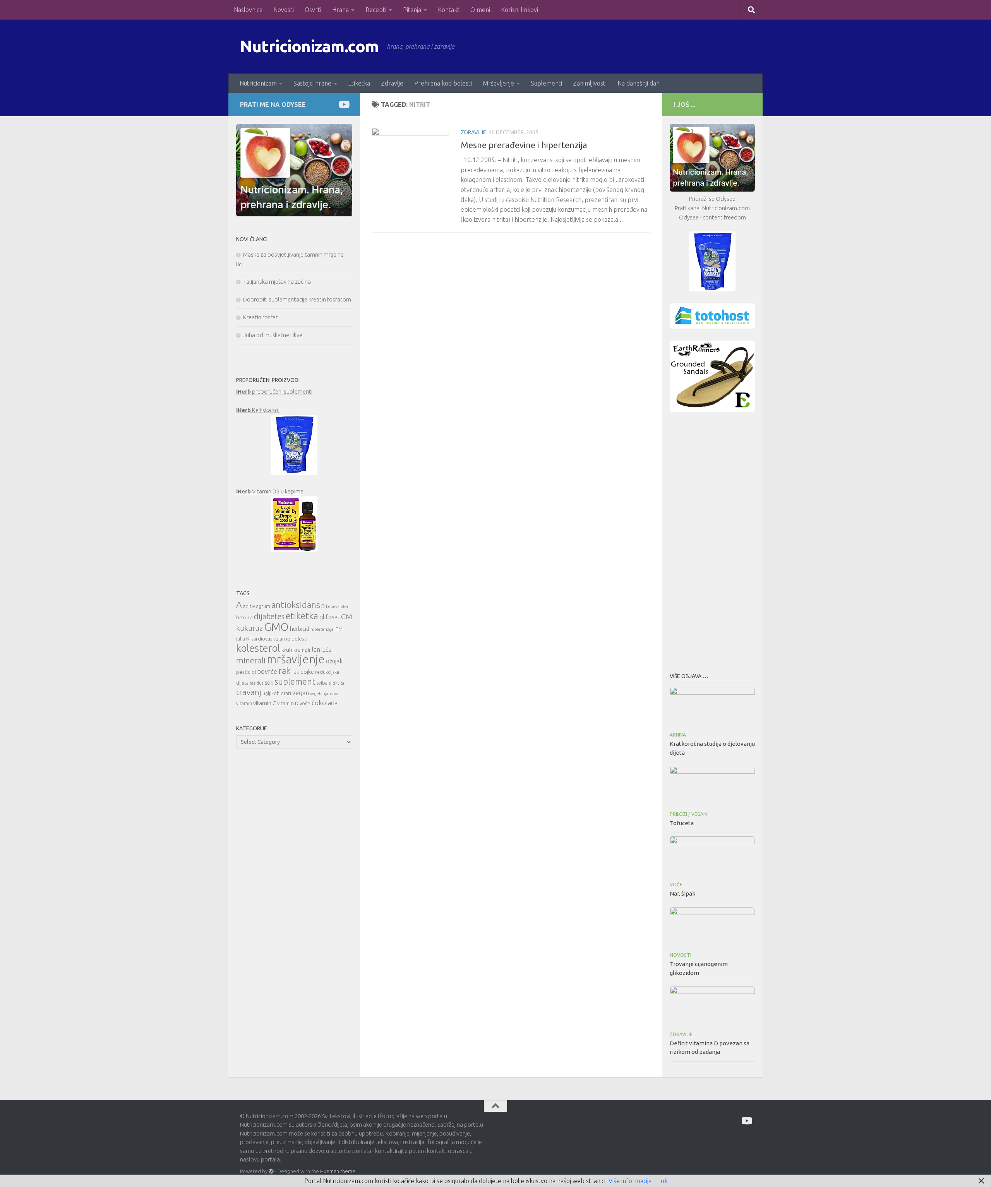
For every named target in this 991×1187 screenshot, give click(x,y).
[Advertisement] (712, 540)
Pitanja (412, 9)
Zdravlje (392, 83)
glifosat (329, 616)
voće (305, 703)
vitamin (244, 703)
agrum (263, 606)
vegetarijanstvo (324, 693)
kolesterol (258, 648)
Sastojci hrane (312, 83)
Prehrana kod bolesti (443, 83)
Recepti (375, 9)
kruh (286, 650)
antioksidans (295, 605)
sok (269, 682)
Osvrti (313, 9)
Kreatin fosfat (260, 317)
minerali (251, 660)
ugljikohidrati (276, 693)
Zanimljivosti (590, 83)
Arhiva (678, 734)
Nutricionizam (258, 83)
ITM (338, 629)
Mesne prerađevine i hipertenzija (524, 145)
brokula (244, 617)
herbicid (299, 628)
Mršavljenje (498, 83)
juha (240, 638)
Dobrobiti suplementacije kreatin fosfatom (297, 299)
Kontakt (448, 9)
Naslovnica (248, 9)
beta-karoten (338, 606)
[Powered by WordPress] (271, 1171)
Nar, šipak (682, 893)
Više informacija (630, 1180)
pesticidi (246, 672)
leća (326, 649)
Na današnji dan (638, 83)
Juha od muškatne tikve (272, 335)
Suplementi (546, 83)
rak (284, 670)
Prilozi (678, 814)
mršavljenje (296, 659)
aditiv (249, 606)
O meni (480, 9)
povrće (267, 671)
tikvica (338, 683)
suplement (294, 681)
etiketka (302, 616)
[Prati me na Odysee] (343, 104)
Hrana (340, 9)
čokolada (325, 702)
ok (664, 1180)
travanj (248, 692)
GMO (276, 627)
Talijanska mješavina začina (277, 281)
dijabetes (269, 616)
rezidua (257, 683)
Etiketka (359, 83)
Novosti (283, 9)
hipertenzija (321, 629)
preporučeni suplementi (274, 391)
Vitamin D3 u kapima (269, 491)
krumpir (302, 650)
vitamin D (287, 703)
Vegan (699, 814)
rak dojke (302, 671)
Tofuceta (682, 823)
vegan (300, 692)
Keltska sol (258, 410)
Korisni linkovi (519, 9)
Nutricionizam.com (309, 46)
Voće (676, 884)
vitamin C (264, 703)
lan (316, 649)
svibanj (324, 682)
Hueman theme (337, 1171)
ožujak (334, 661)
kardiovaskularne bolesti (278, 638)
